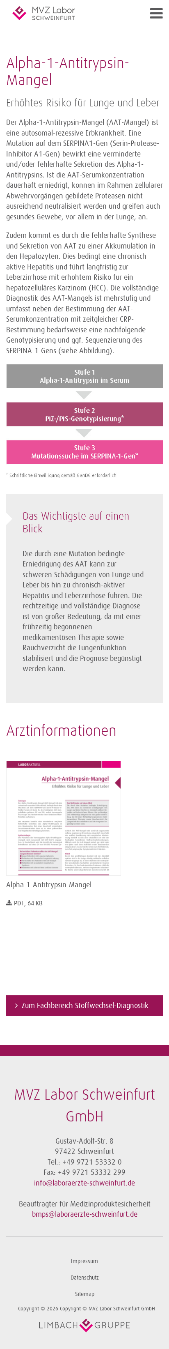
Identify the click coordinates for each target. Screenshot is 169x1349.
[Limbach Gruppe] (84, 1326)
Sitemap (84, 1294)
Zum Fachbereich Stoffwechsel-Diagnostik (85, 1005)
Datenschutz (85, 1277)
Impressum (84, 1261)
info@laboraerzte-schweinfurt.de (84, 1183)
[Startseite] (65, 13)
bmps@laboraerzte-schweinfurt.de (84, 1214)
